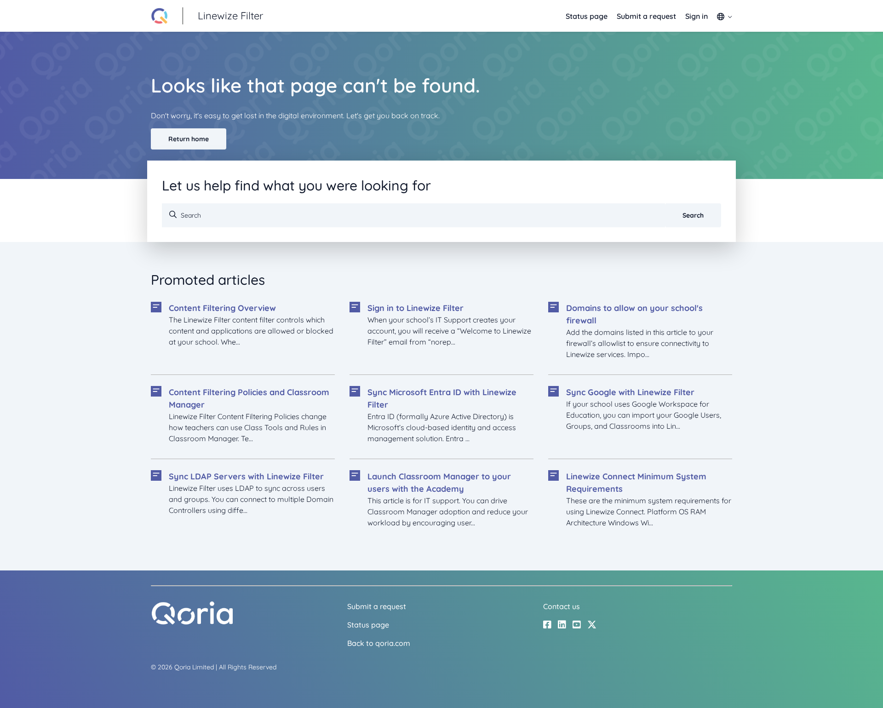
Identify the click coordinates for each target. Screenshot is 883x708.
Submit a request (646, 16)
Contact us (561, 606)
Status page (587, 16)
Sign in (696, 16)
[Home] (192, 622)
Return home (188, 139)
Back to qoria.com (378, 643)
